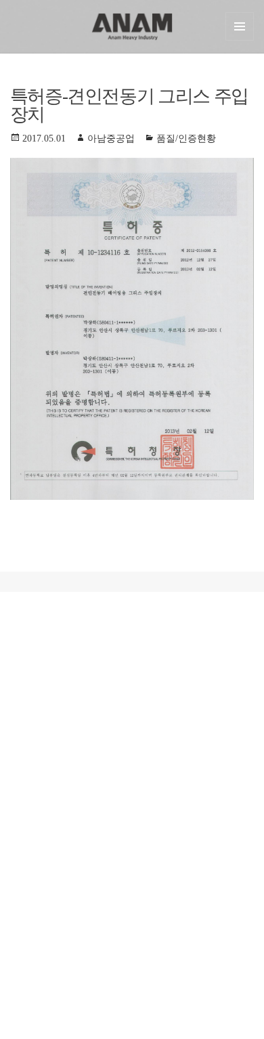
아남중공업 (111, 138)
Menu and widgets (239, 26)
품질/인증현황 (186, 138)
